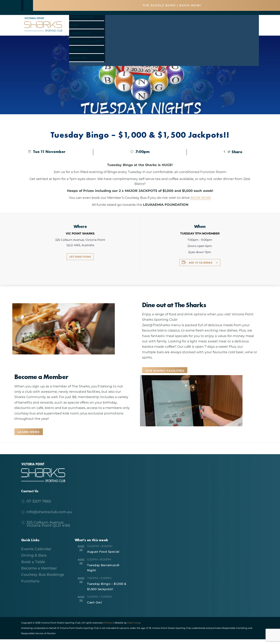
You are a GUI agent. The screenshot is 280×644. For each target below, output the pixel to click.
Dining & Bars (81, 17)
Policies (108, 622)
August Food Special (103, 551)
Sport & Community (86, 41)
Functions (79, 50)
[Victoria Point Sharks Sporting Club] (43, 32)
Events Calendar (36, 549)
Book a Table (33, 562)
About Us (78, 58)
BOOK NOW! (200, 198)
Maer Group (134, 622)
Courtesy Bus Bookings (42, 574)
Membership (80, 33)
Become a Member (39, 568)
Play (74, 25)
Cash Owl (94, 602)
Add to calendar (200, 262)
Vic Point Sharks (80, 233)
